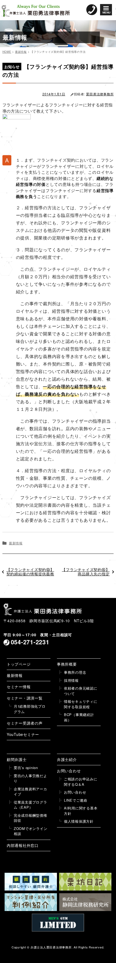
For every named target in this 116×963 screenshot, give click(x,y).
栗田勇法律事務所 (100, 94)
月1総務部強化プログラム (30, 709)
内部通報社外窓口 (23, 845)
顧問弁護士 (17, 759)
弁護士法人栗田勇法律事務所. (51, 947)
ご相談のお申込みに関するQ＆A (80, 781)
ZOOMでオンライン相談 (30, 831)
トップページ (19, 664)
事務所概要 (67, 664)
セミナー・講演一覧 (25, 698)
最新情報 (15, 543)
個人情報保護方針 (79, 821)
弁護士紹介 (67, 759)
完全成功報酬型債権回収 (30, 818)
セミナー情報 (19, 686)
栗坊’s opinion (26, 767)
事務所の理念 (75, 672)
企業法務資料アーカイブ (30, 791)
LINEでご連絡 (75, 800)
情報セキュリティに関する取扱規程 (80, 704)
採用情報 (71, 680)
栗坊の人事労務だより (30, 778)
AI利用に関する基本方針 (81, 810)
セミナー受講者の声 (25, 723)
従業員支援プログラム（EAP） (30, 804)
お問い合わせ (69, 770)
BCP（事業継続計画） (79, 717)
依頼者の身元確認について (80, 691)
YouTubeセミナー (23, 734)
